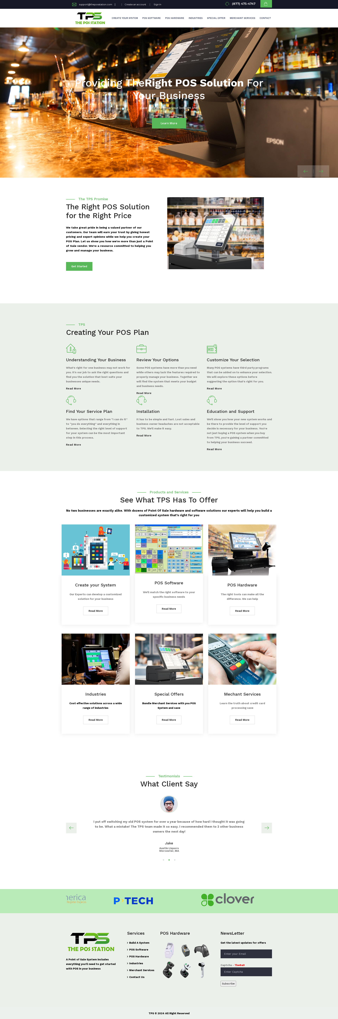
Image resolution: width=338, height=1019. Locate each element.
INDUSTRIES (196, 18)
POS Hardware (242, 585)
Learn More (169, 123)
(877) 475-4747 (243, 3)
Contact (265, 18)
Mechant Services (242, 694)
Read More (73, 388)
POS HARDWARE (174, 18)
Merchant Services (242, 18)
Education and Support (230, 411)
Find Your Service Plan (89, 411)
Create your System (95, 585)
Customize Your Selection (233, 359)
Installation (148, 411)
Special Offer (216, 18)
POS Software (169, 582)
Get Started (79, 266)
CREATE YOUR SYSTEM (125, 18)
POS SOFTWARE (151, 18)
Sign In (157, 4)
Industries (95, 694)
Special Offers (169, 694)
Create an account (135, 4)
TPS (151, 1013)
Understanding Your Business (96, 359)
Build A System (139, 942)
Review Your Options (157, 359)
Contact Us (137, 977)
